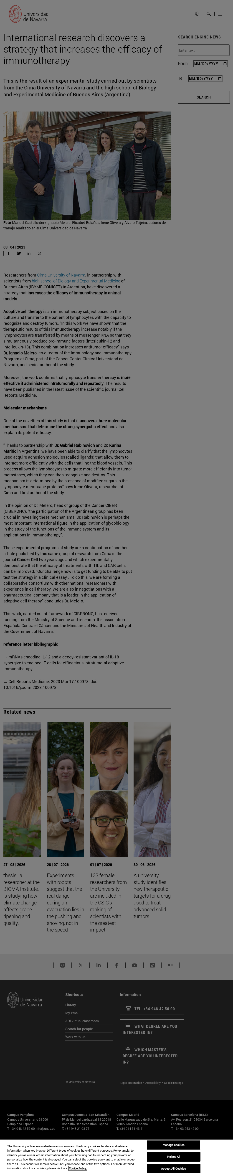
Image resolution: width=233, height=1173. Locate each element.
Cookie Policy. (78, 1168)
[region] (116, 1156)
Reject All (173, 1157)
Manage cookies (174, 1145)
